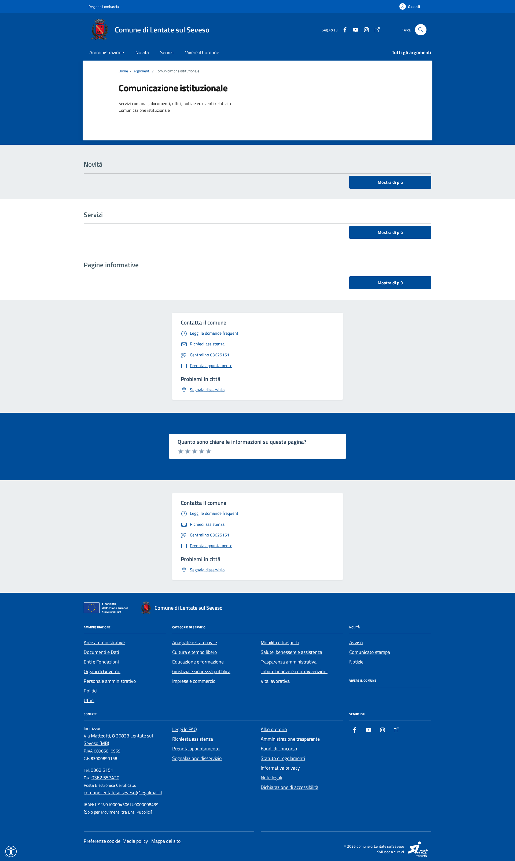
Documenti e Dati (101, 652)
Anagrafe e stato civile (194, 642)
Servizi (167, 52)
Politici (90, 690)
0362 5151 (102, 770)
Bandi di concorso (279, 748)
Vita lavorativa (275, 681)
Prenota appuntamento (196, 748)
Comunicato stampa (369, 652)
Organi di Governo (102, 671)
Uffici (89, 700)
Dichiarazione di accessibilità (289, 787)
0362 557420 (105, 777)
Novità (142, 52)
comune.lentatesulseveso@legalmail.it (123, 792)
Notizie (356, 661)
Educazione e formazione (198, 661)
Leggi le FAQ (184, 729)
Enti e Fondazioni (101, 661)
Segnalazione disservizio (197, 758)
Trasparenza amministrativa (289, 661)
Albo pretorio (274, 729)
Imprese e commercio (194, 681)
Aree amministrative (104, 642)
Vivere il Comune (202, 52)
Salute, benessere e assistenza (291, 652)
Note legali (271, 777)
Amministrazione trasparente (290, 739)
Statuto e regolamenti (283, 758)
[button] (11, 851)
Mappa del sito (166, 841)
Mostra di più (390, 182)
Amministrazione (106, 52)
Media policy (135, 841)
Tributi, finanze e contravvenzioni (294, 671)
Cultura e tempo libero (194, 652)
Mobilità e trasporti (280, 642)
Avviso (356, 642)
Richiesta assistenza (192, 739)
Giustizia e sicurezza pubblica (201, 671)
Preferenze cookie (102, 841)
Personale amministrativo (110, 681)
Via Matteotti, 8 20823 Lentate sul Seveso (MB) (118, 739)
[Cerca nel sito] (420, 30)
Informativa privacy (280, 767)
